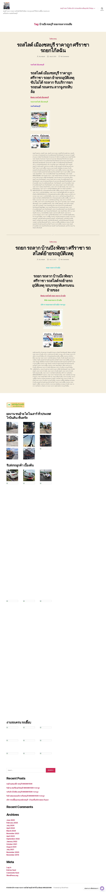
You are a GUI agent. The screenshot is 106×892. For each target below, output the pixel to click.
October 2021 (11, 844)
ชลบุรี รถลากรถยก (53, 153)
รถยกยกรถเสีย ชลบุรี (58, 213)
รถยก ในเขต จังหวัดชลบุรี (50, 211)
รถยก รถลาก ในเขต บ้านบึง (54, 374)
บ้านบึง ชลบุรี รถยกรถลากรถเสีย (44, 166)
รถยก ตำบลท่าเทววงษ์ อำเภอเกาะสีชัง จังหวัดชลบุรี (53, 369)
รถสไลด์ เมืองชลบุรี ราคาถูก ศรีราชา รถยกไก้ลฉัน (53, 47)
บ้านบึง (58, 358)
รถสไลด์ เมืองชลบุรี (53, 220)
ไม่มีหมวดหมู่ (53, 38)
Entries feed (11, 870)
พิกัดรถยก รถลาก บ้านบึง (43, 367)
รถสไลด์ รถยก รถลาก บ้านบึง (63, 378)
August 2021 (11, 847)
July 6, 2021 (52, 56)
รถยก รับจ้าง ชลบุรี (68, 203)
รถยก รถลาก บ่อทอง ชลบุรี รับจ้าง (41, 187)
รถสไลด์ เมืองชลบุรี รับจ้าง (44, 222)
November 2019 (12, 855)
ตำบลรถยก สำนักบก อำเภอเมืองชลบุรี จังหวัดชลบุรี (46, 160)
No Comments (65, 56)
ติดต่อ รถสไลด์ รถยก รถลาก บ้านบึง (53, 296)
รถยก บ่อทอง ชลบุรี (57, 185)
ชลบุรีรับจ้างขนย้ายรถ (64, 153)
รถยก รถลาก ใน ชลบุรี (60, 201)
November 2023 (12, 833)
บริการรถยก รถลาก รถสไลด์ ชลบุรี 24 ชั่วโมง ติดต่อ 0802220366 (32, 887)
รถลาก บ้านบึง (67, 376)
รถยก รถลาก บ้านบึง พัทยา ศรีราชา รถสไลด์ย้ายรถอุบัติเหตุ (53, 250)
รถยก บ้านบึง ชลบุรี (68, 185)
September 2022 (13, 839)
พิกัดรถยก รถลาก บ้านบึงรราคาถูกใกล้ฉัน (61, 367)
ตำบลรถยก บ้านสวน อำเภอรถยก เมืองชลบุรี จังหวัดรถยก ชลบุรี (56, 159)
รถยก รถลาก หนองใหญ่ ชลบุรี (46, 201)
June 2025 (10, 820)
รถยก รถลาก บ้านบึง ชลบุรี (58, 187)
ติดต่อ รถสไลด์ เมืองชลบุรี (39, 97)
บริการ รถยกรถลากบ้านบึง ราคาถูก (53, 354)
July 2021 (10, 849)
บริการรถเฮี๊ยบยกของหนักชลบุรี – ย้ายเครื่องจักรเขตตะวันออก (27, 800)
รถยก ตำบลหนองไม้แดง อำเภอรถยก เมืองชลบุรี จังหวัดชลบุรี (56, 181)
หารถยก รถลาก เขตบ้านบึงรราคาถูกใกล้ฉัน (57, 386)
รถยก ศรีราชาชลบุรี (38, 205)
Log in (8, 867)
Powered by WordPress (60, 887)
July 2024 (10, 825)
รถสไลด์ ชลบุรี (59, 218)
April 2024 (10, 828)
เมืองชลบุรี (39, 227)
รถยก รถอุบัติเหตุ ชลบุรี (45, 203)
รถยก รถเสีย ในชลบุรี (57, 203)
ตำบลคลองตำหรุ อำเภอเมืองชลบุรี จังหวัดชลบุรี (50, 155)
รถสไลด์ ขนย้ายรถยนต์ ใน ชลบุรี (46, 218)
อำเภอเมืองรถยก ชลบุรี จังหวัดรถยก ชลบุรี (44, 226)
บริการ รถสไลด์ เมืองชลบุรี (40, 164)
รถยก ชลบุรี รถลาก (46, 175)
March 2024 (11, 831)
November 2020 (12, 852)
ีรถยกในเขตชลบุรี (60, 226)
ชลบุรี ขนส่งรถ (36, 153)
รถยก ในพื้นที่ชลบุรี (38, 211)
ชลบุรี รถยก (44, 153)
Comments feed (12, 873)
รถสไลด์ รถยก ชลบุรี (41, 220)
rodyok (43, 56)
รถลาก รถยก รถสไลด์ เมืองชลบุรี (49, 214)
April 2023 (10, 836)
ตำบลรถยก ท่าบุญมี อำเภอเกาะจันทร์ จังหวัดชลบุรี (54, 352)
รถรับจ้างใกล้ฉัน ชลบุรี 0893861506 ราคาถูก (22, 792)
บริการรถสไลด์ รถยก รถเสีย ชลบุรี (56, 164)
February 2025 (12, 823)
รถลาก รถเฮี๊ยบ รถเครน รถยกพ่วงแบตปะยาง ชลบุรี (56, 216)
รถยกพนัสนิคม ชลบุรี (46, 213)
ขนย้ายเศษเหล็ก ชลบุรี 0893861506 (19, 784)
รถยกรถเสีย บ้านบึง (58, 376)
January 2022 (11, 842)
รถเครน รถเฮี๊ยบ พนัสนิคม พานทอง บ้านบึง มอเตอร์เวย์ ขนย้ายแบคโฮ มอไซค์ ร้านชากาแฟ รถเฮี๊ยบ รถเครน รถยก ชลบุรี (53, 382)
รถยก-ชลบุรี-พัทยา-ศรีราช (65, 211)
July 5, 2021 (52, 259)
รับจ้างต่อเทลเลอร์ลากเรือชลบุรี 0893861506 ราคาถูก (25, 796)
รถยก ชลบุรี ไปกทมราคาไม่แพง (60, 175)
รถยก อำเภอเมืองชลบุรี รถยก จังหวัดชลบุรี (54, 173)
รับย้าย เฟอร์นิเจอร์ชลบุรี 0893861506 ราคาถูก (23, 788)
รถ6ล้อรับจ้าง (36, 369)
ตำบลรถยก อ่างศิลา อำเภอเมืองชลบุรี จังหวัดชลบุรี (59, 162)
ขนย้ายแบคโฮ (36, 352)
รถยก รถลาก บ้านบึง (41, 371)
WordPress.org (12, 875)
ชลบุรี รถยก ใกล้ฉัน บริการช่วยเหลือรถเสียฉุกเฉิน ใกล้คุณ (76, 8)
